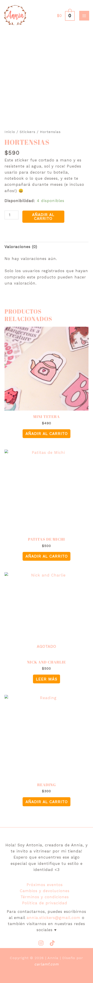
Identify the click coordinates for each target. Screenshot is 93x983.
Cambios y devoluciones (45, 891)
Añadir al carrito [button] (47, 433)
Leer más (46, 679)
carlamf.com (46, 964)
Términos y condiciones (45, 897)
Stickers (27, 132)
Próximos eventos (45, 884)
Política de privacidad (44, 903)
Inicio (10, 132)
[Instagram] (41, 943)
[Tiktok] (52, 943)
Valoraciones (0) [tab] (21, 246)
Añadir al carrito (43, 216)
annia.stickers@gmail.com (53, 917)
